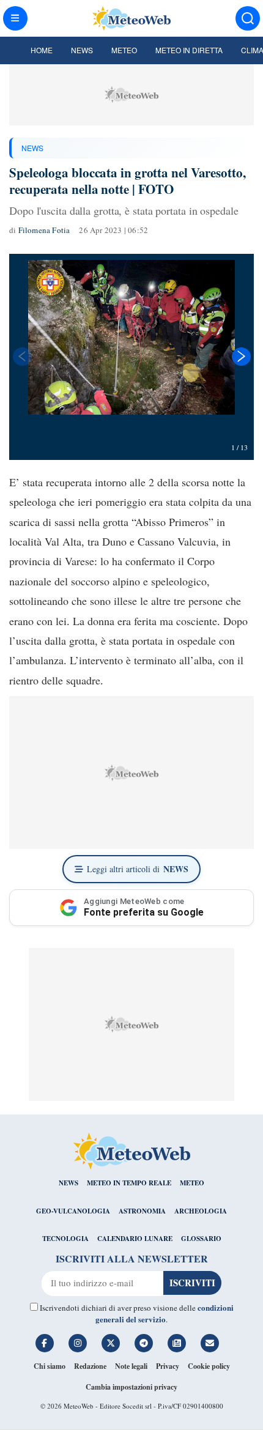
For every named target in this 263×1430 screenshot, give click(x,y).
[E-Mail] (210, 1343)
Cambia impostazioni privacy (131, 1387)
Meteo (124, 50)
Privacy (167, 1366)
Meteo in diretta (189, 50)
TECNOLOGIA (65, 1238)
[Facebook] (44, 1343)
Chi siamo (49, 1366)
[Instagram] (78, 1343)
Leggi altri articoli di (137, 868)
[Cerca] (247, 18)
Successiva (241, 356)
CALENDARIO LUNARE (134, 1238)
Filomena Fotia (44, 229)
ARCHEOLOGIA (200, 1211)
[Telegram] (144, 1343)
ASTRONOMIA (142, 1211)
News (82, 50)
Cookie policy (209, 1366)
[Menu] (15, 18)
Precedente (21, 356)
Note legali (131, 1366)
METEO (192, 1183)
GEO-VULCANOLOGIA (73, 1211)
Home (42, 50)
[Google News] (177, 1343)
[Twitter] (111, 1343)
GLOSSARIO (201, 1238)
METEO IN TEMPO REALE (129, 1183)
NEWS (32, 148)
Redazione (90, 1366)
